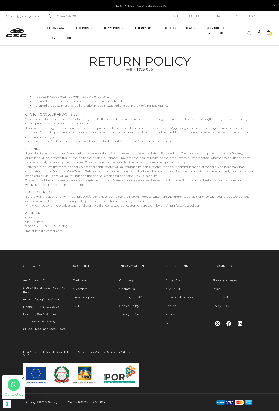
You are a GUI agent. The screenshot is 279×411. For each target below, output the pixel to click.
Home (129, 69)
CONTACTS (197, 16)
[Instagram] (217, 323)
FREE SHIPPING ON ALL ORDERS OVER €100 (139, 5)
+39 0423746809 (66, 16)
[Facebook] (229, 323)
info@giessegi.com (25, 16)
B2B (175, 16)
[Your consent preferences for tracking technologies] (7, 404)
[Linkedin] (240, 323)
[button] (270, 33)
